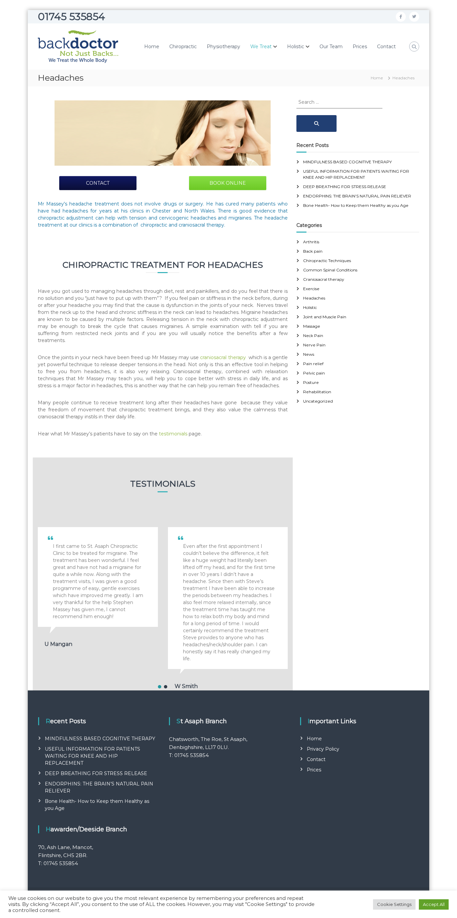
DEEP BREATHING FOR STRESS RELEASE (344, 186)
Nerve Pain (314, 344)
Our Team (331, 47)
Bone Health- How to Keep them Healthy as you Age (355, 205)
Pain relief (313, 363)
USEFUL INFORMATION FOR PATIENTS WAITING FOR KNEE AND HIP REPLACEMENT (92, 756)
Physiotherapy (223, 47)
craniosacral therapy (223, 357)
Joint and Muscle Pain (324, 316)
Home (151, 47)
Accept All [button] (434, 904)
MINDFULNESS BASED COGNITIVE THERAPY (347, 161)
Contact (386, 47)
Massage (311, 326)
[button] (159, 686)
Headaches (314, 298)
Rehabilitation (317, 391)
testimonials (173, 434)
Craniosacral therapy (323, 279)
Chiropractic (183, 47)
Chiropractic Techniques (327, 260)
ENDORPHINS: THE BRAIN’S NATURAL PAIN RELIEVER (357, 195)
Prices (360, 47)
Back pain (313, 251)
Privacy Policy (323, 749)
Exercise (311, 288)
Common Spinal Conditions (330, 269)
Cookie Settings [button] (394, 904)
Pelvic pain (314, 372)
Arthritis (311, 241)
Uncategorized (318, 401)
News (308, 354)
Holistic (295, 47)
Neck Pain (313, 335)
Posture (311, 382)
